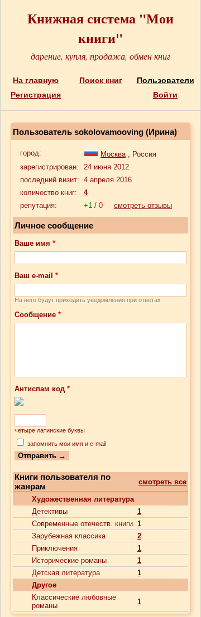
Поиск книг (100, 80)
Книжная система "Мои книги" (100, 27)
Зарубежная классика (69, 536)
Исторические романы (69, 560)
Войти (165, 94)
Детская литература (66, 573)
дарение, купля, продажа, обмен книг (100, 56)
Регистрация (36, 94)
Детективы (50, 511)
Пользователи (165, 80)
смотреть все (162, 482)
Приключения (55, 548)
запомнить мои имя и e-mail (66, 443)
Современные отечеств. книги (82, 523)
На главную (36, 80)
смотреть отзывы (143, 205)
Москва (113, 154)
